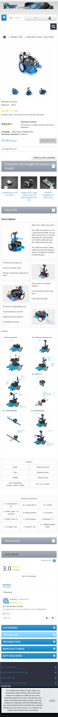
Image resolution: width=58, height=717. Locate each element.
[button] (8, 613)
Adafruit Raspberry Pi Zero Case (48, 195)
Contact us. (24, 134)
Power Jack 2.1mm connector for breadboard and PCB (29, 196)
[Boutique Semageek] (29, 5)
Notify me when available (44, 157)
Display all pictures (10, 102)
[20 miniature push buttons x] (9, 182)
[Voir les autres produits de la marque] (6, 124)
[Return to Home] (4, 37)
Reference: (5, 105)
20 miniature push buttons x (10, 194)
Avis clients (12, 554)
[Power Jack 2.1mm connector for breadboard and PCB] (29, 182)
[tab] (29, 576)
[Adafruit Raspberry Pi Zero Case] (48, 182)
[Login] (50, 18)
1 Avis (15, 111)
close (52, 700)
